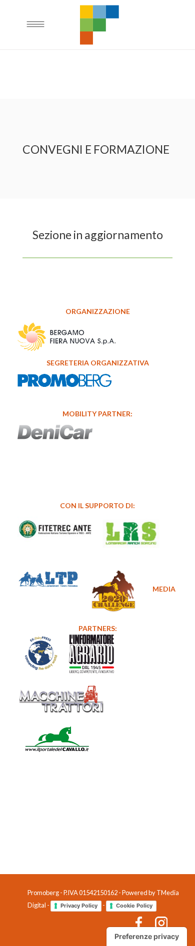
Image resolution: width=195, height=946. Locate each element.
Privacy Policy (79, 905)
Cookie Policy (134, 905)
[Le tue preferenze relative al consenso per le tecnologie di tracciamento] (146, 936)
